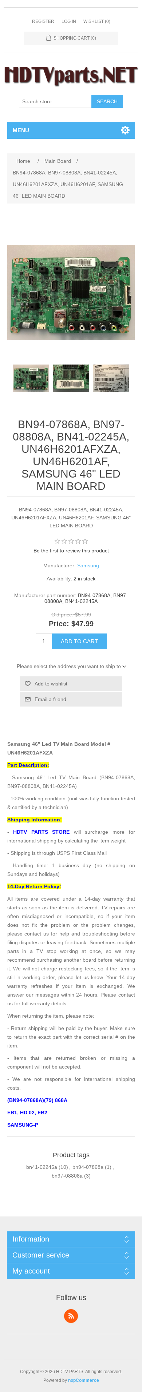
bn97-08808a (67, 1176)
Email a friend (50, 699)
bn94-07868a (87, 1167)
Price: (59, 624)
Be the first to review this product (71, 551)
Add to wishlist (51, 684)
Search (107, 101)
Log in (69, 21)
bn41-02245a (41, 1167)
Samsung (88, 565)
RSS (71, 1316)
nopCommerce (83, 1380)
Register (43, 21)
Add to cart (79, 641)
